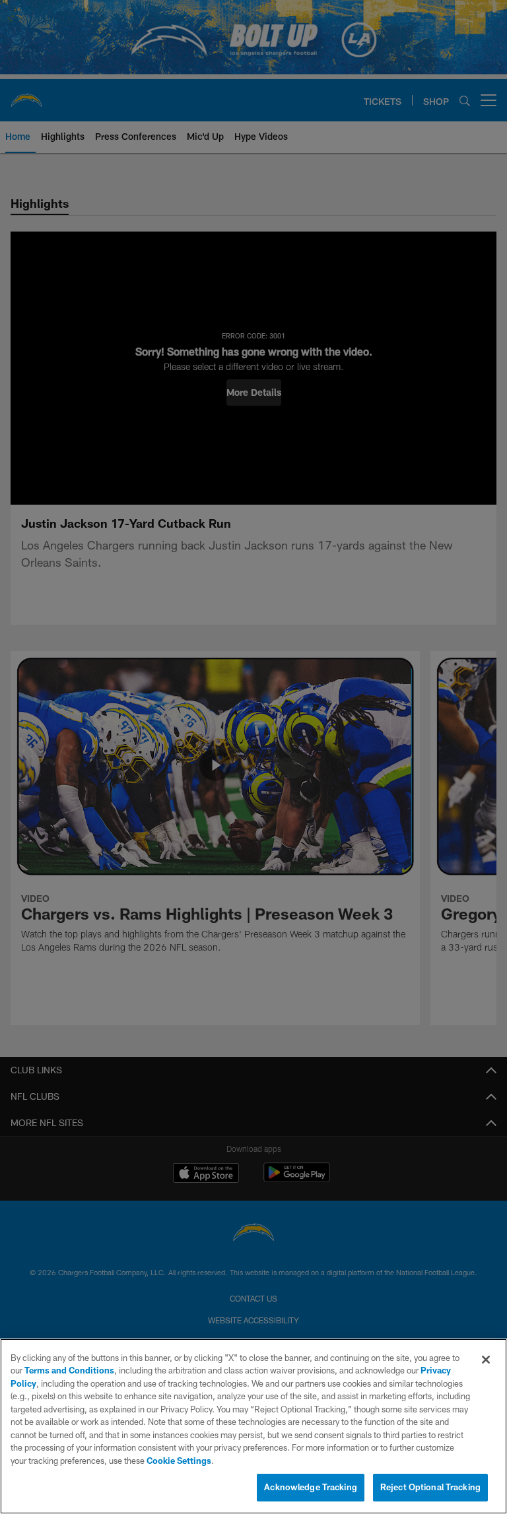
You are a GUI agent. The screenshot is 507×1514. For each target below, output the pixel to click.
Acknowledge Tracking (310, 1487)
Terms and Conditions (69, 1370)
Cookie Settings (179, 1460)
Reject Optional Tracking (430, 1487)
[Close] (485, 1359)
